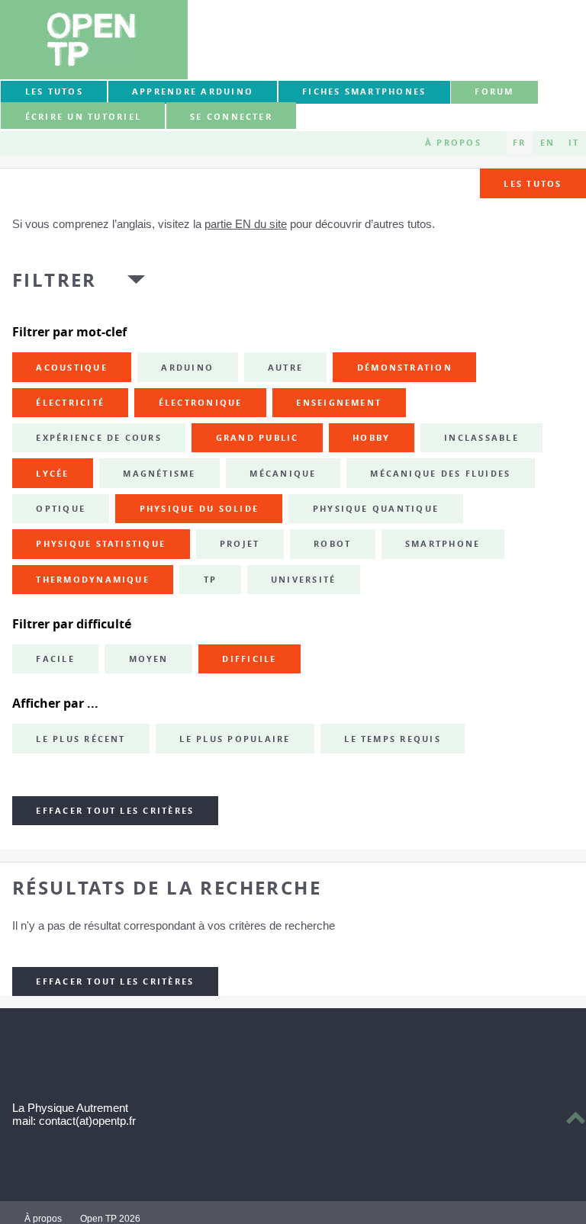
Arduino (187, 367)
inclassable (481, 438)
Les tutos (54, 91)
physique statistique (101, 544)
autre (285, 367)
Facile (55, 659)
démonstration (404, 367)
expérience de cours (99, 438)
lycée (52, 473)
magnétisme (159, 473)
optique (60, 509)
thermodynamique (93, 579)
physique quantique (376, 509)
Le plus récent (80, 739)
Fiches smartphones (364, 91)
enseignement (339, 403)
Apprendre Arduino (192, 91)
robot (332, 544)
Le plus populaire (234, 739)
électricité (70, 403)
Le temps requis (392, 739)
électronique (201, 403)
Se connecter (231, 117)
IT (573, 143)
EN (547, 143)
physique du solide (199, 509)
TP (210, 579)
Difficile (249, 659)
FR (519, 143)
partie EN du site (245, 223)
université (303, 579)
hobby (371, 438)
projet (239, 544)
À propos (453, 143)
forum (494, 91)
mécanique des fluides (440, 473)
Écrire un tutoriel (83, 117)
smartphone (442, 544)
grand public (257, 438)
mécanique (283, 473)
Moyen (149, 659)
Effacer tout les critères (115, 811)
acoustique (71, 367)
